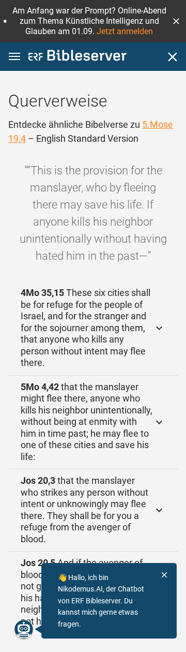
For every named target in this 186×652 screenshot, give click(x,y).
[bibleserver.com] (77, 57)
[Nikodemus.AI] (23, 629)
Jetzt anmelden (125, 31)
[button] (176, 21)
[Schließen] (172, 57)
